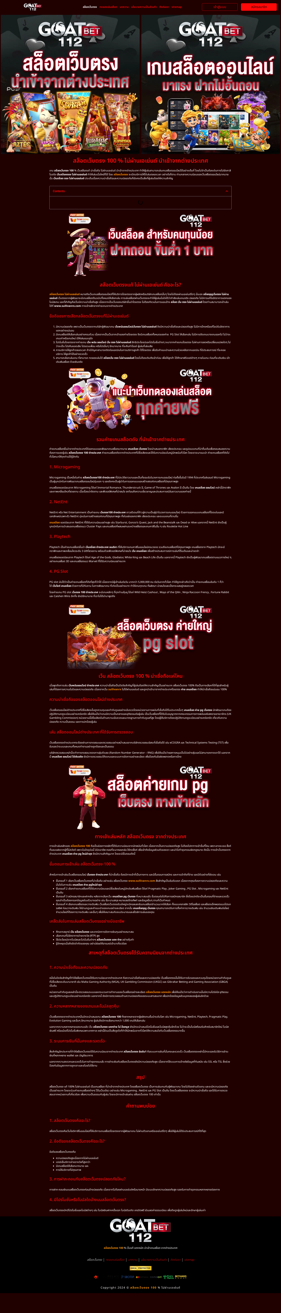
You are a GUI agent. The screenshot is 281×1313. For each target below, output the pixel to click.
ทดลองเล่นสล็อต (108, 7)
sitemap (177, 7)
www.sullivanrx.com (141, 881)
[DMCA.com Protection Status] (141, 1269)
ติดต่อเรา (164, 7)
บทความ (124, 7)
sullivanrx (114, 689)
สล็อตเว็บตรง (90, 7)
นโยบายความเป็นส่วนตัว (144, 7)
